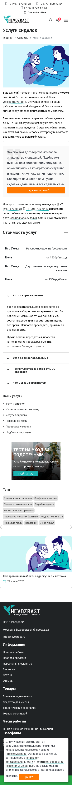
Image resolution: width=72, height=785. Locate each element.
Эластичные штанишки (18, 498)
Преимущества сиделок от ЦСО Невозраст (34, 370)
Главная (8, 37)
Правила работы (13, 652)
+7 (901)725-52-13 (37, 208)
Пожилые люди (13, 522)
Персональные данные (17, 663)
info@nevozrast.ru (14, 636)
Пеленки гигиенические (18, 504)
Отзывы (8, 680)
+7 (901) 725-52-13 (35, 7)
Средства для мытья (16, 702)
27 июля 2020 (15, 581)
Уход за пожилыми (51, 516)
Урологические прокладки (19, 707)
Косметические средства (19, 510)
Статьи (7, 675)
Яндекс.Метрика (16, 753)
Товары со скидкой (15, 713)
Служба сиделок (44, 504)
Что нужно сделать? (36, 190)
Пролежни (31, 522)
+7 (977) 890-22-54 (50, 3)
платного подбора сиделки (20, 218)
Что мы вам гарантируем (29, 382)
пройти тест (26, 473)
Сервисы (22, 37)
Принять (28, 777)
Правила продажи (14, 657)
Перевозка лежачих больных (21, 516)
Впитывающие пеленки (17, 696)
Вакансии (9, 669)
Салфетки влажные (45, 498)
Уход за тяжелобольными (30, 357)
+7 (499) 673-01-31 (19, 3)
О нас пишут (47, 522)
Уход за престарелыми (28, 295)
